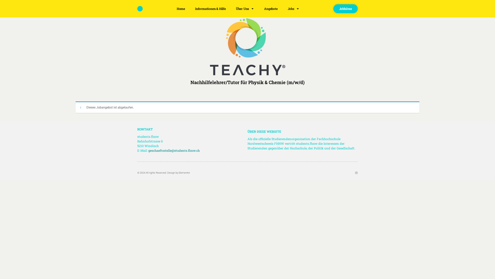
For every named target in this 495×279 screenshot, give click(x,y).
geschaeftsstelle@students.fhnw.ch (174, 150)
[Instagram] (356, 172)
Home (181, 9)
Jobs (291, 9)
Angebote (270, 9)
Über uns (242, 9)
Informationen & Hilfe (210, 9)
